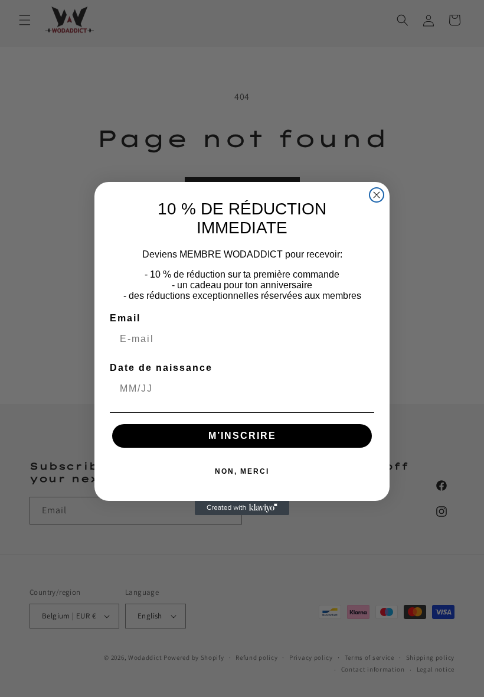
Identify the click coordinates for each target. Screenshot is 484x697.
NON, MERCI (242, 471)
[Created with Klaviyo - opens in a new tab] (242, 508)
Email (125, 318)
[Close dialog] (376, 195)
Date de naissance (161, 368)
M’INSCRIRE (242, 436)
